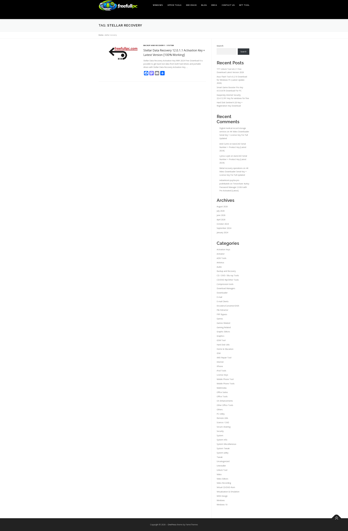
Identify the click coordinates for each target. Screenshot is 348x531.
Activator (221, 254)
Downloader (222, 292)
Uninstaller (221, 465)
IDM (218, 353)
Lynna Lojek (224, 156)
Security (220, 431)
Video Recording (224, 483)
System (170, 45)
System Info (222, 439)
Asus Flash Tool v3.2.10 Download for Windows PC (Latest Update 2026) (232, 79)
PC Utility (221, 414)
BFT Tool (244, 5)
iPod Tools (221, 370)
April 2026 (221, 219)
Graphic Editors (223, 331)
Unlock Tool (222, 470)
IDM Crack (191, 5)
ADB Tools (221, 258)
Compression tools (225, 284)
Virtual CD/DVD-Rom (226, 487)
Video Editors (222, 478)
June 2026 (221, 215)
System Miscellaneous (226, 444)
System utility (222, 452)
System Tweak (223, 448)
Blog (204, 5)
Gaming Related (224, 327)
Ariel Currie (224, 144)
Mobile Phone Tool (225, 379)
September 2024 (224, 228)
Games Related (223, 323)
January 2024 (222, 232)
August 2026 (222, 206)
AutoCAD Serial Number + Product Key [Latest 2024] (232, 147)
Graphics (220, 336)
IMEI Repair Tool (224, 357)
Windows (158, 5)
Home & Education (225, 349)
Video (219, 474)
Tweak (220, 457)
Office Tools (174, 5)
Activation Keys (223, 249)
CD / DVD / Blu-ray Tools (228, 275)
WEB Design (222, 496)
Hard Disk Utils (223, 344)
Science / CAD (223, 422)
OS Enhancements (225, 401)
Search (220, 45)
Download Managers (226, 288)
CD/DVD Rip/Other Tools (228, 279)
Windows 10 (222, 504)
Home (101, 35)
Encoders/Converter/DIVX (228, 305)
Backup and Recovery (154, 45)
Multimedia (221, 388)
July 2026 (221, 211)
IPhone (220, 366)
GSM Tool (221, 340)
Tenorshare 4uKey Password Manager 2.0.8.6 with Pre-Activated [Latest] (234, 187)
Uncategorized (223, 461)
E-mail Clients (223, 301)
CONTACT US (228, 5)
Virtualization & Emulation (228, 491)
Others (220, 409)
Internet (220, 362)
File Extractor (222, 310)
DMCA (214, 5)
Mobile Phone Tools (225, 383)
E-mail (219, 297)
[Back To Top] (336, 518)
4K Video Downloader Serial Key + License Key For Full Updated (234, 135)
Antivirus (220, 262)
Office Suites (222, 392)
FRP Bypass (222, 314)
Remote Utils (222, 418)
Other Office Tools (225, 405)
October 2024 (223, 224)
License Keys (222, 375)
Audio (219, 267)
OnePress (172, 524)
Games (220, 318)
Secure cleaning (223, 426)
